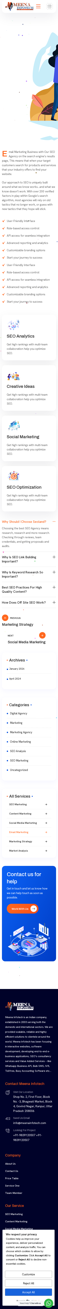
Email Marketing (18, 832)
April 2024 (15, 678)
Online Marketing (20, 741)
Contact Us (11, 1171)
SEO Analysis (18, 751)
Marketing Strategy (20, 841)
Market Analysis (18, 850)
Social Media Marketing (23, 823)
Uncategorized (19, 770)
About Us (10, 1163)
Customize (28, 1274)
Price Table (12, 1178)
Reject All (28, 1283)
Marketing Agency (21, 732)
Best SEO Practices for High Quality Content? (22, 589)
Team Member (13, 1193)
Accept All (28, 1292)
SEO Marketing (19, 760)
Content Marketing (20, 813)
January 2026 (16, 668)
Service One (12, 1185)
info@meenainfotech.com (29, 1123)
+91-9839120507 (24, 1135)
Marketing (16, 723)
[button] (29, 522)
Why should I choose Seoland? (24, 522)
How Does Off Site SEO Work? (24, 602)
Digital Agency (18, 713)
